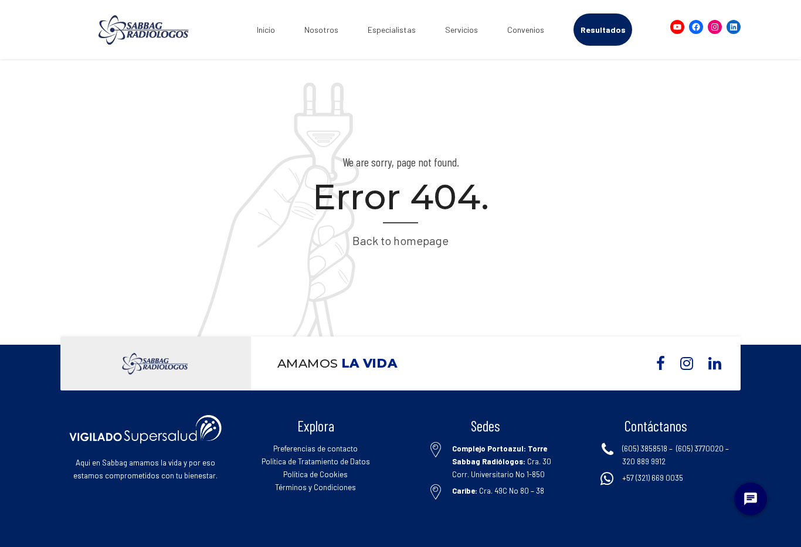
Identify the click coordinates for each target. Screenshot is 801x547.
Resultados (603, 30)
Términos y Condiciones (315, 487)
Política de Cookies (315, 474)
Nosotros (321, 30)
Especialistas (392, 30)
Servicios (461, 30)
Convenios (525, 30)
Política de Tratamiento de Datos (316, 461)
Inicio (266, 30)
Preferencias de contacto (315, 448)
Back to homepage (400, 240)
